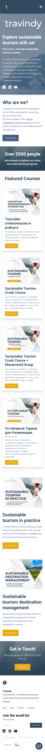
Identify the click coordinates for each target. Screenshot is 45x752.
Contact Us (22, 667)
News (4, 708)
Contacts (30, 708)
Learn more (10, 138)
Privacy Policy (24, 737)
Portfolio (20, 708)
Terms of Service (9, 737)
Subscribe (36, 725)
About (12, 708)
